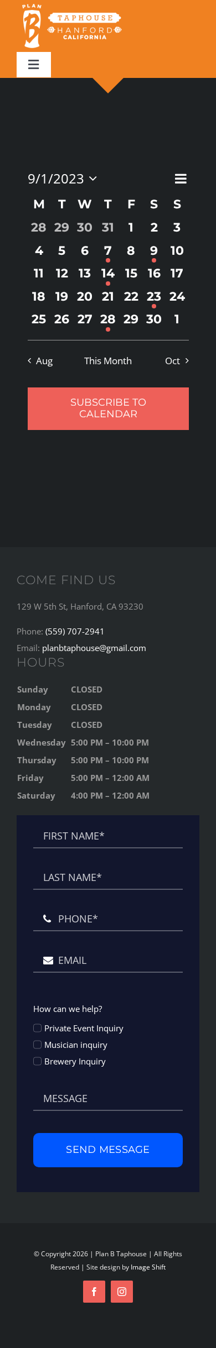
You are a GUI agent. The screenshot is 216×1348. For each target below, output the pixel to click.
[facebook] (94, 1292)
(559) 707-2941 (75, 631)
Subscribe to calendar (108, 409)
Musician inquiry (75, 1044)
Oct (172, 360)
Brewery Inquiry (75, 1061)
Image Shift (148, 1267)
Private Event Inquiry (84, 1028)
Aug (44, 360)
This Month (108, 360)
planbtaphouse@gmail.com (94, 647)
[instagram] (122, 1292)
